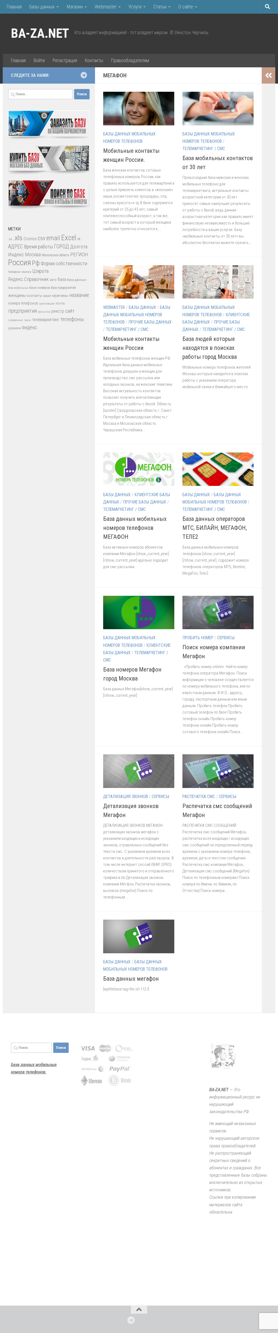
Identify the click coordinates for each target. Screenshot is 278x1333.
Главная (14, 7)
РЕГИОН (79, 254)
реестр (57, 311)
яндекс (29, 327)
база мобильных (18, 288)
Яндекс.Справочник (28, 279)
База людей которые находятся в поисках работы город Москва (209, 347)
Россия (19, 262)
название (79, 295)
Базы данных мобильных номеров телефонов (136, 315)
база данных (76, 280)
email (53, 238)
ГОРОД (61, 246)
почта (60, 303)
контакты (34, 295)
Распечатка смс (198, 796)
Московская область (55, 255)
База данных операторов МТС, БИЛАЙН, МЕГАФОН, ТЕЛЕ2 (214, 527)
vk (78, 238)
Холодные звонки (19, 272)
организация (47, 303)
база (62, 279)
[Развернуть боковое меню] (268, 75)
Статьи (159, 7)
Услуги (134, 7)
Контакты (94, 60)
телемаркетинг (45, 319)
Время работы (38, 246)
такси (27, 320)
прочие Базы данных (150, 322)
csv (41, 238)
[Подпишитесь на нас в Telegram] (83, 75)
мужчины (60, 295)
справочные (15, 320)
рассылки (44, 312)
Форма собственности (64, 263)
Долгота (78, 246)
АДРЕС (15, 246)
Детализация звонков (125, 796)
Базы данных (42, 7)
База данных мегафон (131, 978)
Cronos (30, 238)
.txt (10, 239)
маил (47, 296)
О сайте (185, 7)
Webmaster (105, 7)
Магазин (75, 7)
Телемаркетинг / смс (203, 148)
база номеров (40, 288)
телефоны (72, 319)
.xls (18, 237)
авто (53, 280)
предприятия (22, 311)
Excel (68, 237)
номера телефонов (23, 303)
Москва (33, 254)
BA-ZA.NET (40, 33)
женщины (17, 295)
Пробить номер (197, 637)
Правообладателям (130, 60)
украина (14, 328)
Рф (36, 263)
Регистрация (64, 60)
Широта (40, 271)
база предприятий (63, 288)
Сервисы (226, 637)
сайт (69, 311)
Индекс (16, 254)
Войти (39, 60)
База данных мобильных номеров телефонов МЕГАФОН (135, 527)
